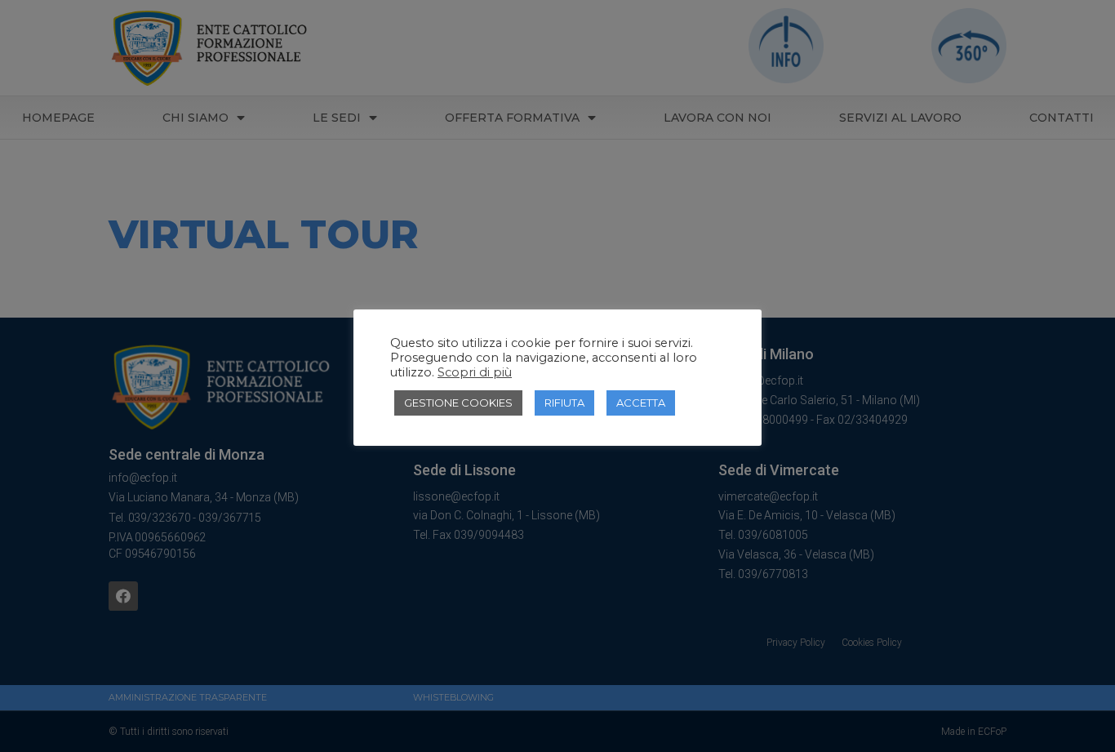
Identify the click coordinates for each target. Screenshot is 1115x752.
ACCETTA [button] (640, 402)
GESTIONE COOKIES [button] (458, 402)
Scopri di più (475, 372)
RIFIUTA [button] (564, 402)
